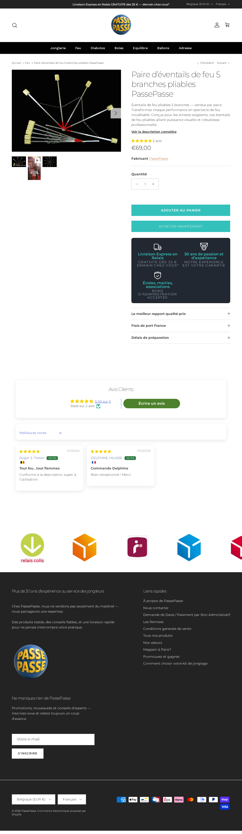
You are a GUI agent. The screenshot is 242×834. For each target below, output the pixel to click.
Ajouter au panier (181, 210)
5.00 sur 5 (103, 401)
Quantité (139, 174)
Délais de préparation (150, 337)
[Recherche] (14, 25)
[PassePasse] (121, 25)
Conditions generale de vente (167, 629)
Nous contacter (156, 608)
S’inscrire (27, 753)
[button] (142, 141)
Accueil (16, 63)
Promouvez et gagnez (161, 656)
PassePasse (158, 158)
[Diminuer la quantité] (136, 184)
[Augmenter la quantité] (154, 184)
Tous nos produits (158, 635)
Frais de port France (148, 325)
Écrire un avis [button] (151, 403)
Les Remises (153, 622)
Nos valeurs (152, 643)
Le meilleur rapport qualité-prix (158, 314)
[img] (29, 451)
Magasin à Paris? (157, 649)
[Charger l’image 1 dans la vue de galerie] (66, 111)
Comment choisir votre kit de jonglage (175, 663)
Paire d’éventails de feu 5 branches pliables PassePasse (69, 63)
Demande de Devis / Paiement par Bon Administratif (186, 615)
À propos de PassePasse (163, 601)
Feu (27, 63)
